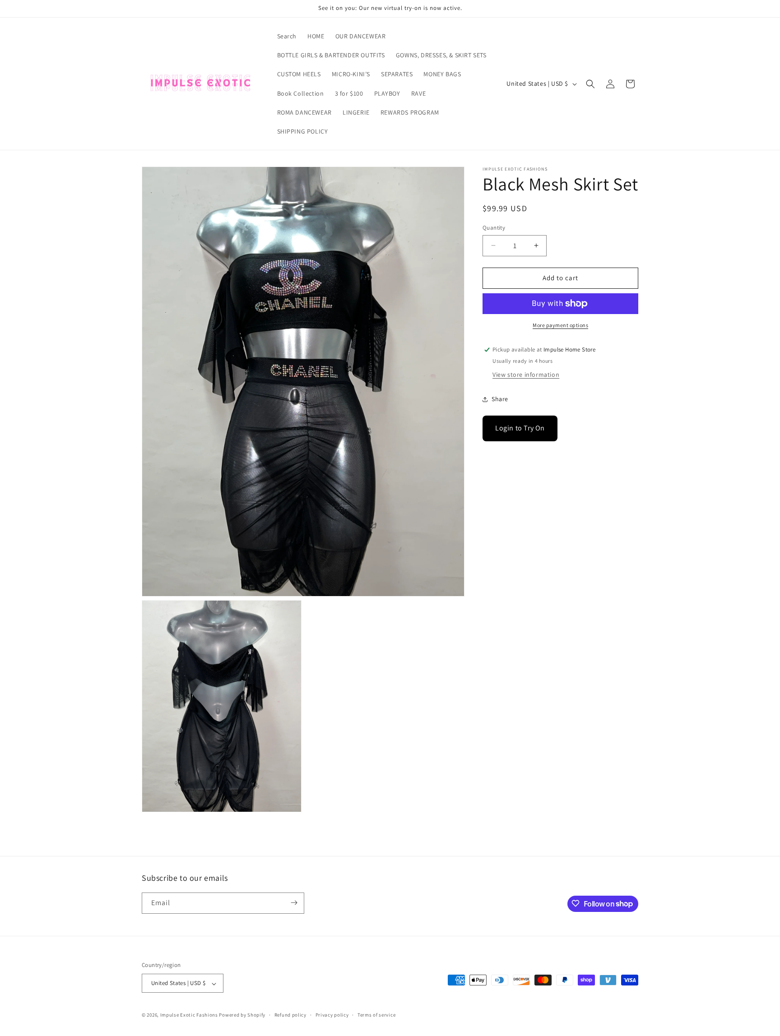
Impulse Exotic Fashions (189, 1015)
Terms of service (376, 1015)
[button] (590, 84)
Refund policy (290, 1015)
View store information (525, 375)
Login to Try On (520, 428)
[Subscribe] (294, 902)
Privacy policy (332, 1015)
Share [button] (500, 399)
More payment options (560, 325)
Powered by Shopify (242, 1015)
